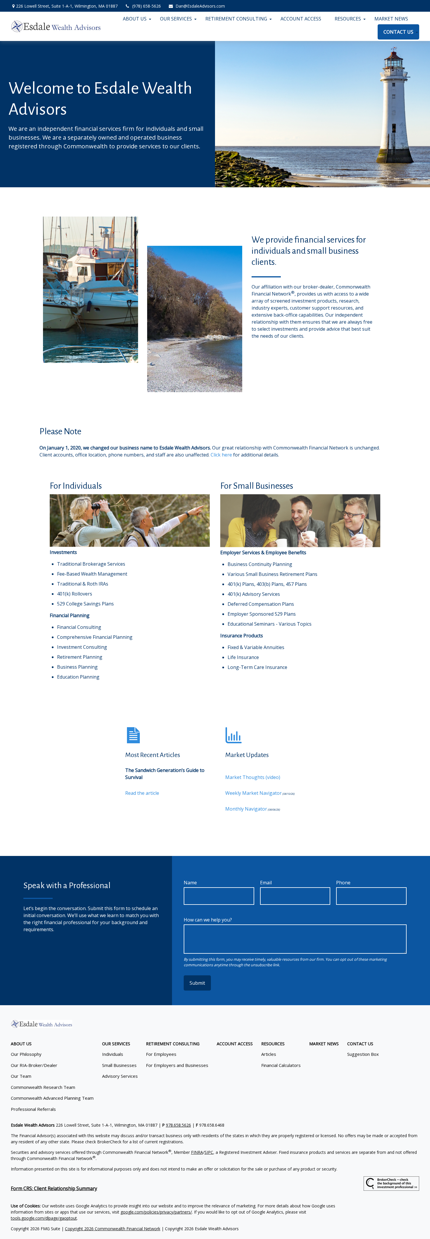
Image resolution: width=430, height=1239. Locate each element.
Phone (343, 882)
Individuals (112, 1054)
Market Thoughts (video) (252, 777)
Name (190, 882)
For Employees (161, 1054)
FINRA (197, 1152)
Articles (268, 1054)
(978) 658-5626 (146, 6)
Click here (222, 455)
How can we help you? (208, 920)
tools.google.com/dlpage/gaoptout (44, 1218)
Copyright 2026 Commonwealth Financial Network (112, 1228)
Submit (197, 983)
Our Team (21, 1076)
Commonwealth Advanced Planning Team (52, 1098)
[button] (135, 18)
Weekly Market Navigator (253, 793)
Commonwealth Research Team (43, 1087)
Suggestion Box (363, 1054)
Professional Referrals (33, 1109)
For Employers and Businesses (177, 1065)
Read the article (142, 793)
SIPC (208, 1152)
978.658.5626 (178, 1125)
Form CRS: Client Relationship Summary (54, 1188)
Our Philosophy (26, 1054)
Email (266, 882)
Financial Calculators (281, 1065)
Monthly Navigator (246, 809)
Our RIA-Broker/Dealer (34, 1065)
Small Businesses (119, 1065)
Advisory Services (120, 1076)
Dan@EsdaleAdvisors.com (200, 6)
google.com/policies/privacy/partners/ (156, 1212)
